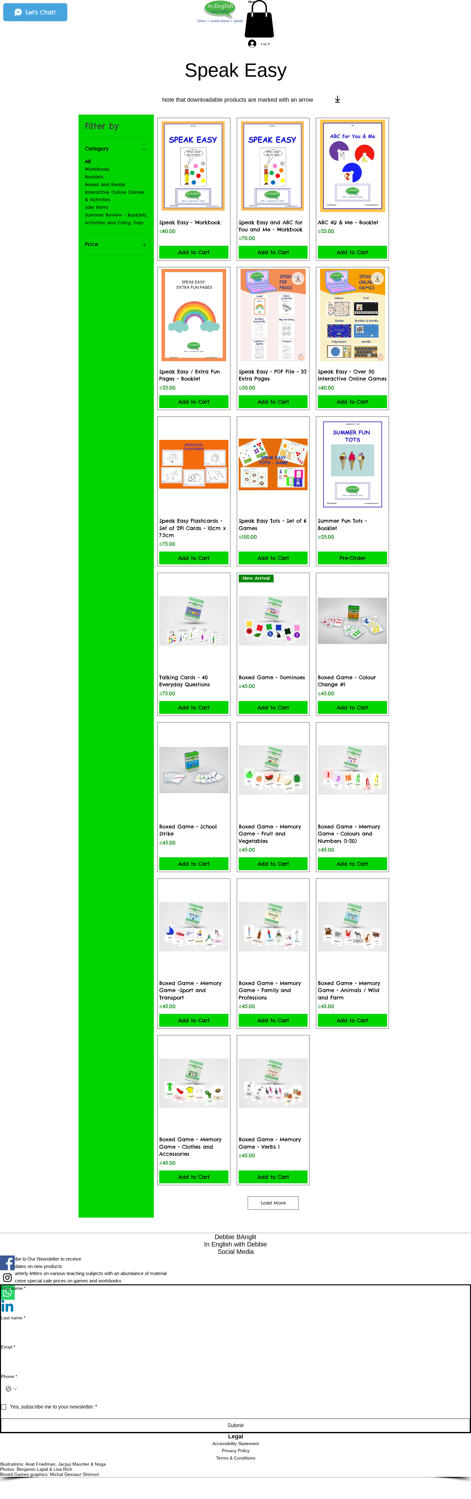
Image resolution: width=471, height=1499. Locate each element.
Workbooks (97, 169)
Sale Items (96, 207)
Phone (9, 1376)
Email (8, 1346)
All (88, 161)
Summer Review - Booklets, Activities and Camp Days (116, 219)
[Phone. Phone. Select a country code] (11, 1389)
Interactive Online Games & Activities (114, 196)
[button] (259, 19)
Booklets (94, 177)
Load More (273, 1203)
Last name (13, 1317)
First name (13, 1288)
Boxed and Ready (105, 184)
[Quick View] (194, 165)
